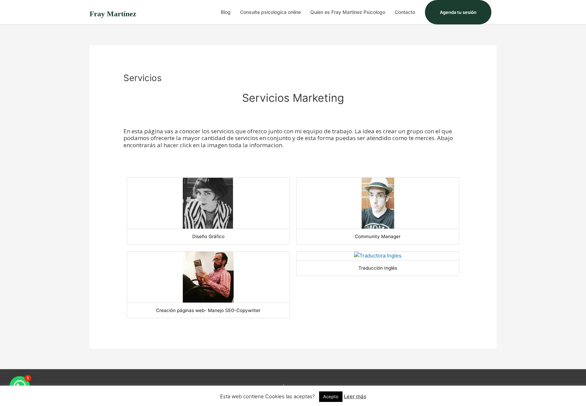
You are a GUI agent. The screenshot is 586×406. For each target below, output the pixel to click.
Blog (226, 12)
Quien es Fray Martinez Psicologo (347, 12)
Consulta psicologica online (270, 12)
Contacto (405, 12)
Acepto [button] (330, 396)
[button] (458, 12)
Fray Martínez (113, 13)
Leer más (355, 396)
